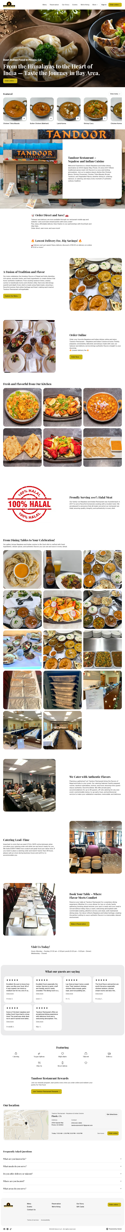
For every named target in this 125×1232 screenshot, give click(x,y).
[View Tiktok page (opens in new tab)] (10, 1229)
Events (74, 5)
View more (10, 993)
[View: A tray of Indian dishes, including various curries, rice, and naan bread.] (62, 649)
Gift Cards (80, 1207)
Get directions (112, 1114)
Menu (45, 5)
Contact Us (31, 1210)
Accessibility (45, 1220)
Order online (112, 1133)
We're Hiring (85, 5)
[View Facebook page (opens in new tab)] (4, 1229)
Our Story (65, 5)
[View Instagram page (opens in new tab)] (7, 1229)
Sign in (103, 5)
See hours (100, 1133)
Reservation (54, 5)
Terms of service (33, 1220)
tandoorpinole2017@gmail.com (82, 1125)
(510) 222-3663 (76, 1123)
